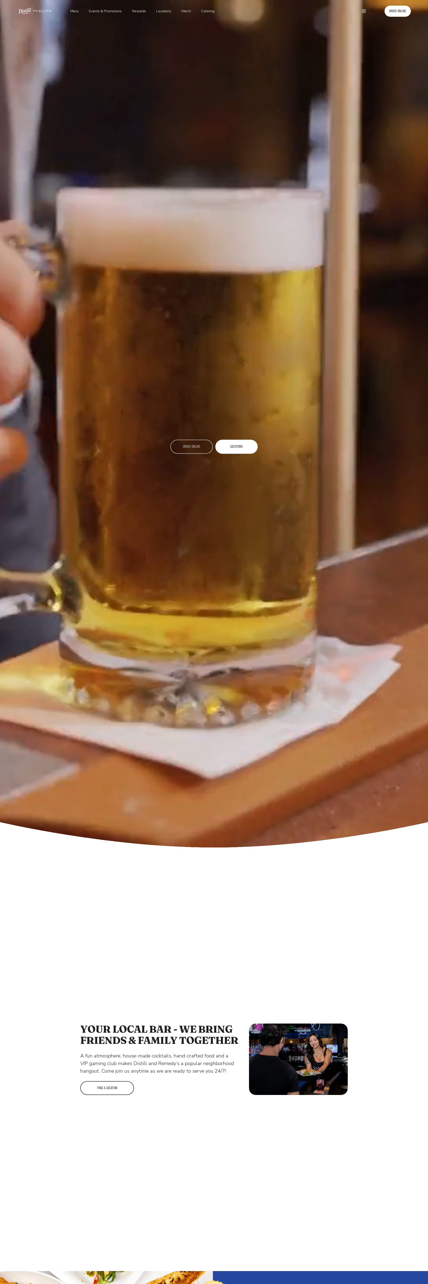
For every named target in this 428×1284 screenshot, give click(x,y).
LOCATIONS (236, 447)
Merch (186, 11)
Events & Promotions (105, 11)
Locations (163, 11)
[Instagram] (364, 11)
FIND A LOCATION (107, 1088)
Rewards (139, 11)
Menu (74, 11)
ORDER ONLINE (397, 11)
